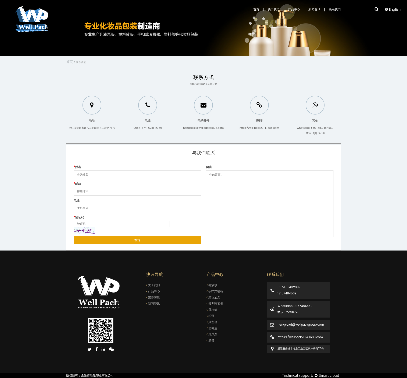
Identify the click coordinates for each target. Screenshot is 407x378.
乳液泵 (212, 285)
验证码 (79, 217)
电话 (77, 200)
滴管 (211, 340)
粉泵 (211, 316)
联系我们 (335, 9)
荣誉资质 (153, 297)
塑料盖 (212, 328)
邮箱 (77, 184)
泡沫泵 (212, 334)
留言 (209, 167)
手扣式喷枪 (215, 291)
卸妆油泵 (214, 297)
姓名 (77, 167)
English (394, 9)
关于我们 (274, 9)
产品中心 (294, 9)
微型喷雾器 (215, 303)
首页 (256, 9)
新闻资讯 (314, 9)
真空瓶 (212, 322)
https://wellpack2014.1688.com (259, 128)
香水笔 (212, 309)
